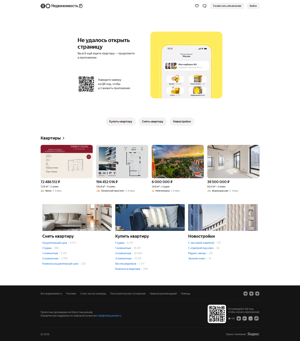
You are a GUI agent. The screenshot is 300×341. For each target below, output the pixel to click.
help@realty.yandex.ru (109, 315)
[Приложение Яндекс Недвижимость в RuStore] (256, 318)
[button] (204, 6)
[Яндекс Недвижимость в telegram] (257, 293)
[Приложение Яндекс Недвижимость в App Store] (239, 318)
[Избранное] (197, 6)
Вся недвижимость (51, 293)
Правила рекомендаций (163, 293)
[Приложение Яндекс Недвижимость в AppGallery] (250, 318)
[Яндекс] (253, 334)
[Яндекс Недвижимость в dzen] (251, 293)
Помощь (185, 293)
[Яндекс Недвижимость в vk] (245, 293)
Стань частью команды (93, 293)
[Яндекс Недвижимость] (62, 5)
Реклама (71, 293)
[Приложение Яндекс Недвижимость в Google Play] (245, 318)
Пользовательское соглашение (128, 293)
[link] (253, 6)
